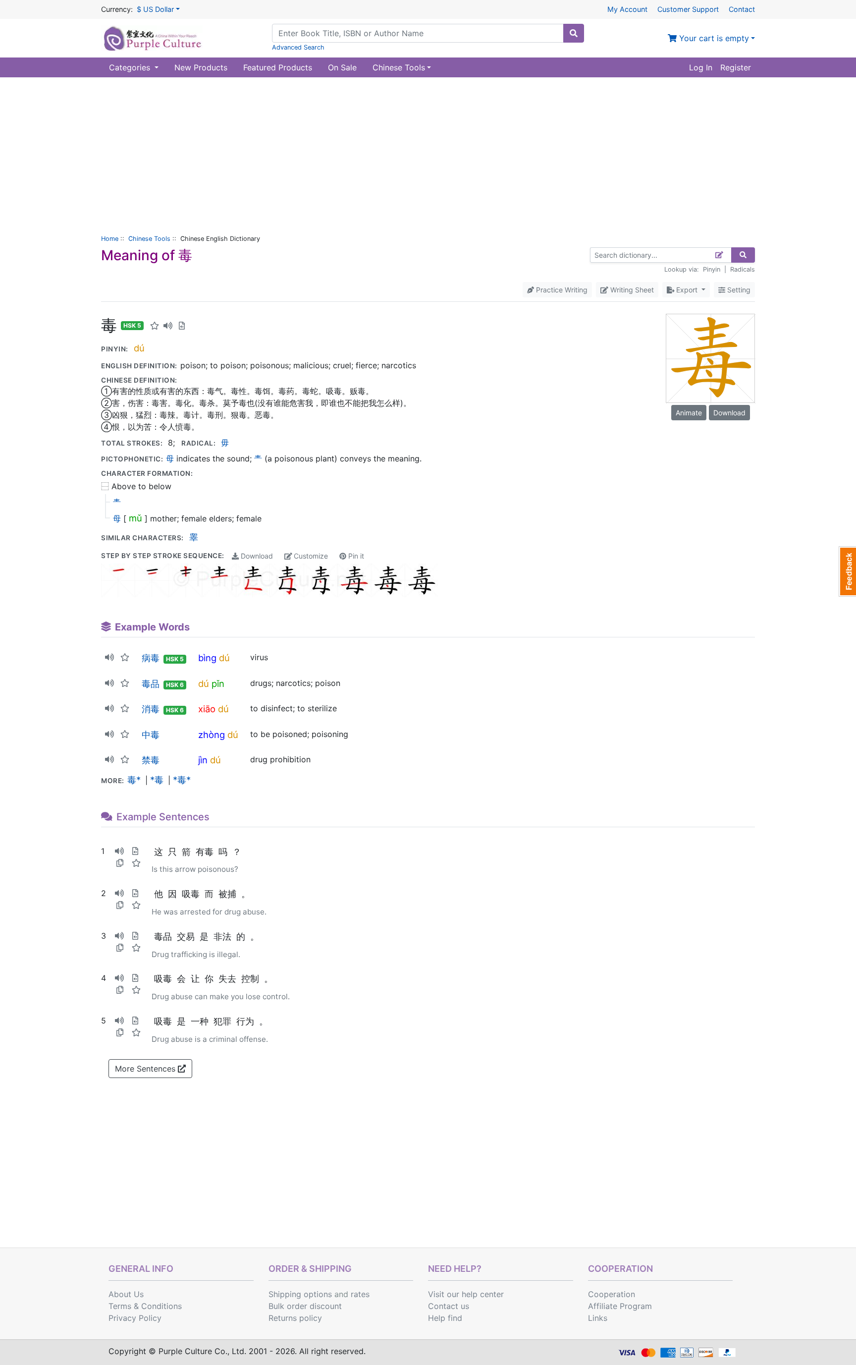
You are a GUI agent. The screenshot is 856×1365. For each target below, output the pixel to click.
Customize (310, 556)
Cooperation (611, 1294)
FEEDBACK (847, 571)
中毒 (151, 734)
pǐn (218, 683)
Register (735, 67)
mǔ (135, 517)
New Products (200, 67)
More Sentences (146, 1069)
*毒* (182, 779)
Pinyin (711, 269)
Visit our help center (466, 1294)
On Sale (342, 67)
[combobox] (418, 33)
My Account (627, 9)
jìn (203, 759)
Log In (700, 67)
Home (109, 238)
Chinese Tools (149, 238)
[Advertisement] (428, 151)
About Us (126, 1294)
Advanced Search (298, 47)
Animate (689, 412)
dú (139, 347)
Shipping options (300, 1294)
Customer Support (688, 9)
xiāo (206, 708)
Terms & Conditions (145, 1306)
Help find (445, 1318)
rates (360, 1294)
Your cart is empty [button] (713, 38)
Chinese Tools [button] (399, 67)
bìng (207, 657)
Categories (131, 67)
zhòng (211, 734)
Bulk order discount (305, 1306)
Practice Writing (561, 289)
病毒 (151, 657)
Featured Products (277, 67)
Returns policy (295, 1318)
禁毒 (151, 759)
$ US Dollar (155, 9)
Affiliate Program (620, 1306)
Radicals (742, 269)
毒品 (151, 683)
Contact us (448, 1306)
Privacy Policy (134, 1318)
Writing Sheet (631, 289)
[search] (573, 33)
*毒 (156, 779)
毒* (134, 779)
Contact (742, 9)
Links (597, 1318)
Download (256, 556)
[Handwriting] (719, 255)
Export (686, 289)
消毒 (151, 708)
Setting (737, 289)
